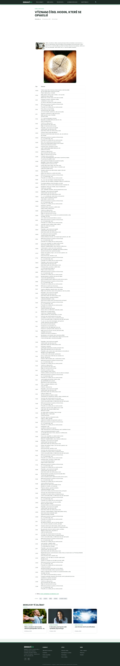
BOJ (41, 598)
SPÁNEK (55, 598)
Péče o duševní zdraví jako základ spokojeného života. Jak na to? (34, 628)
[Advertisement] (60, 32)
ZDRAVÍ (27, 2)
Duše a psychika (39, 8)
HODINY (45, 598)
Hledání (82, 654)
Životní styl (45, 657)
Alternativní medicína (47, 650)
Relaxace (82, 652)
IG (28, 659)
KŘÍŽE (50, 598)
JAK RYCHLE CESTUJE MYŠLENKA (85, 627)
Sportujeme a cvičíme (66, 652)
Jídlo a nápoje (83, 650)
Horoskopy (64, 654)
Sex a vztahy (64, 657)
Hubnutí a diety (64, 650)
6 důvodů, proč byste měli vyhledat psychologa (58, 627)
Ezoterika (45, 652)
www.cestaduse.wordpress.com (49, 593)
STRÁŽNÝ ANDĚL (63, 598)
